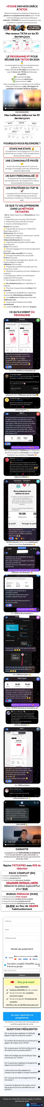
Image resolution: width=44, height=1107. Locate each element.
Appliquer (22, 975)
